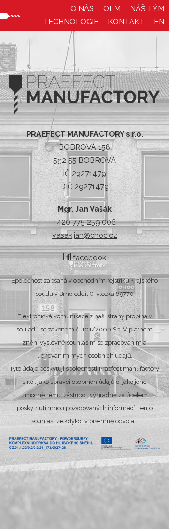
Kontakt (126, 21)
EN (159, 21)
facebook (89, 257)
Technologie (71, 21)
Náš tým (147, 8)
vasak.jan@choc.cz (84, 235)
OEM (112, 8)
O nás (82, 8)
